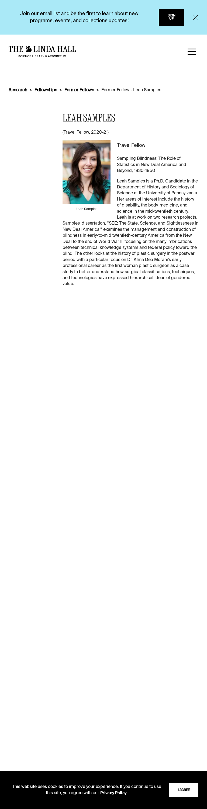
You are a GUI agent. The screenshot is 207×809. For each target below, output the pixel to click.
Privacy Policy (113, 793)
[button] (191, 51)
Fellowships (45, 90)
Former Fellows (79, 90)
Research (18, 90)
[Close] (195, 17)
